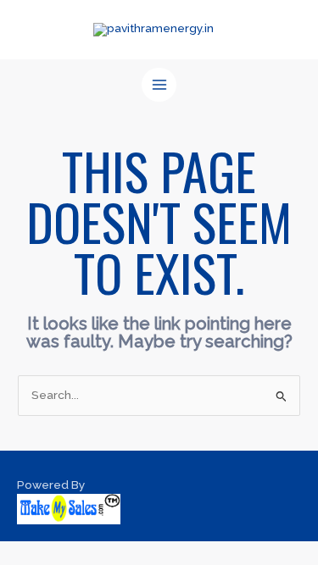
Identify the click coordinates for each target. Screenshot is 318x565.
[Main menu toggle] (159, 85)
